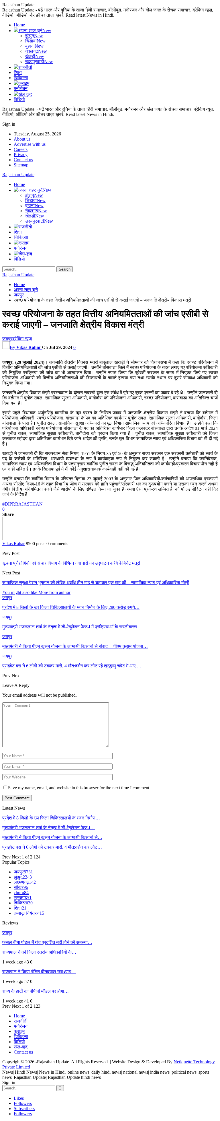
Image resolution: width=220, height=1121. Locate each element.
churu (21, 892)
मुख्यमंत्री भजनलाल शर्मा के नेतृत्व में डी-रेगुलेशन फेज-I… (48, 827)
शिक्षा (18, 72)
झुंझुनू (34, 35)
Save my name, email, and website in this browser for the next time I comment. (79, 787)
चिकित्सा (21, 77)
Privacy (21, 154)
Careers (21, 149)
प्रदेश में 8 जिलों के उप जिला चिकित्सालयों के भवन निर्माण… (51, 817)
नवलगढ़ (36, 51)
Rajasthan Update (18, 174)
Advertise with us (30, 144)
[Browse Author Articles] (13, 538)
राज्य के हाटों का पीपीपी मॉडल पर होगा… (35, 991)
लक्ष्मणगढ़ (25, 882)
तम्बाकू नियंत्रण (29, 913)
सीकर (21, 887)
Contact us (23, 159)
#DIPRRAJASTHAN (22, 504)
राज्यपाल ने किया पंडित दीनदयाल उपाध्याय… (39, 971)
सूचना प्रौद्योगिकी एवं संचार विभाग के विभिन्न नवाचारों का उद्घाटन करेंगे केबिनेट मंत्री (71, 563)
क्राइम (23, 83)
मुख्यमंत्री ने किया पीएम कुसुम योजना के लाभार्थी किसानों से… (52, 837)
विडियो (19, 99)
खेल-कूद (25, 94)
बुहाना (34, 46)
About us (22, 139)
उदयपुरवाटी (39, 61)
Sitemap (21, 164)
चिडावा (35, 40)
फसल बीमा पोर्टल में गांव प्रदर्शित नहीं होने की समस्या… (47, 942)
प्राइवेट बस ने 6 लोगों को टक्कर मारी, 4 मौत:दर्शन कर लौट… (52, 847)
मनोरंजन (21, 88)
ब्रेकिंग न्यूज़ (22, 338)
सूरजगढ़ (23, 897)
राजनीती (25, 67)
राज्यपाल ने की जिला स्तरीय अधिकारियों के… (39, 952)
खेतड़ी (34, 56)
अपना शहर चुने (34, 30)
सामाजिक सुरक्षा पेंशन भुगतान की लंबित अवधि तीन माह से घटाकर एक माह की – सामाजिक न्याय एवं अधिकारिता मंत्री (95, 582)
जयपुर (7, 338)
